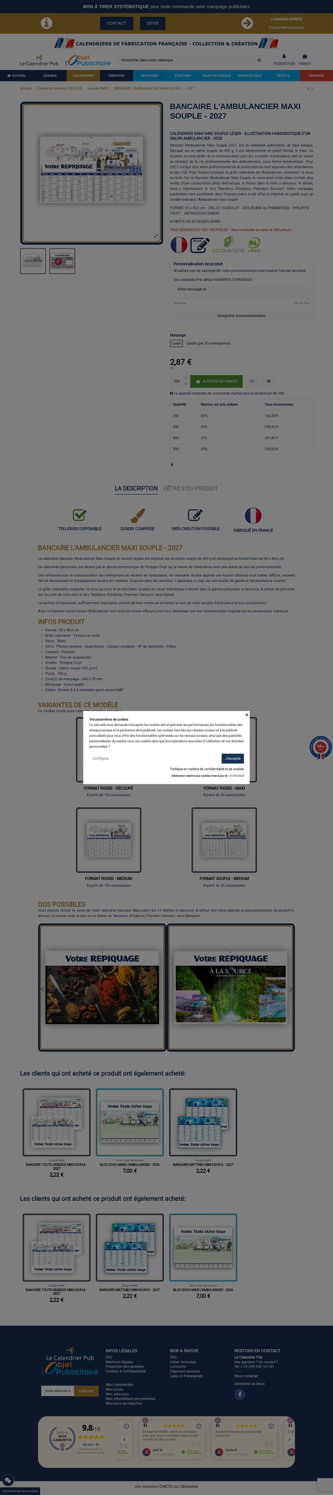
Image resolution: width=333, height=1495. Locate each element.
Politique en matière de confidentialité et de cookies (207, 769)
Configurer (101, 758)
